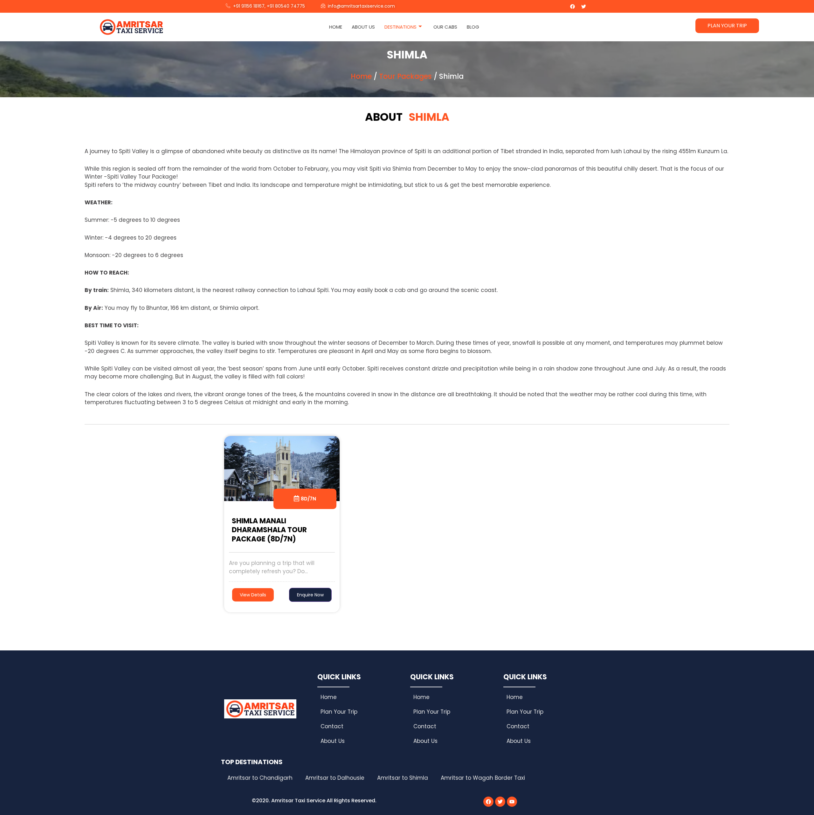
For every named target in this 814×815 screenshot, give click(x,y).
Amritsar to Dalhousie (334, 778)
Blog (473, 27)
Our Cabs (445, 27)
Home (335, 27)
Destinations (400, 27)
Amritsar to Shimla (402, 778)
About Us (363, 27)
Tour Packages (405, 76)
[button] (310, 595)
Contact (332, 726)
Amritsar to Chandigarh (260, 778)
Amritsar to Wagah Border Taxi (483, 778)
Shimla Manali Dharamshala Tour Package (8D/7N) (269, 530)
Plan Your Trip (339, 712)
